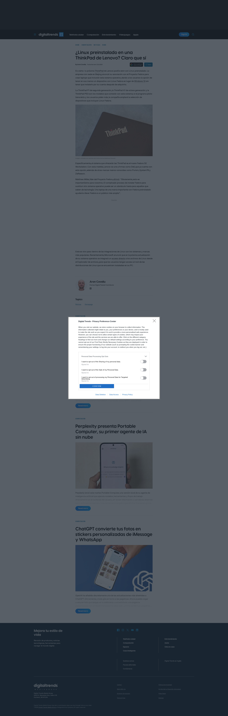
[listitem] (114, 356)
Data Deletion (100, 394)
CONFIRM (97, 386)
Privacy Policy (127, 394)
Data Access (114, 394)
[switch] (143, 361)
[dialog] (114, 358)
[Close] (155, 321)
